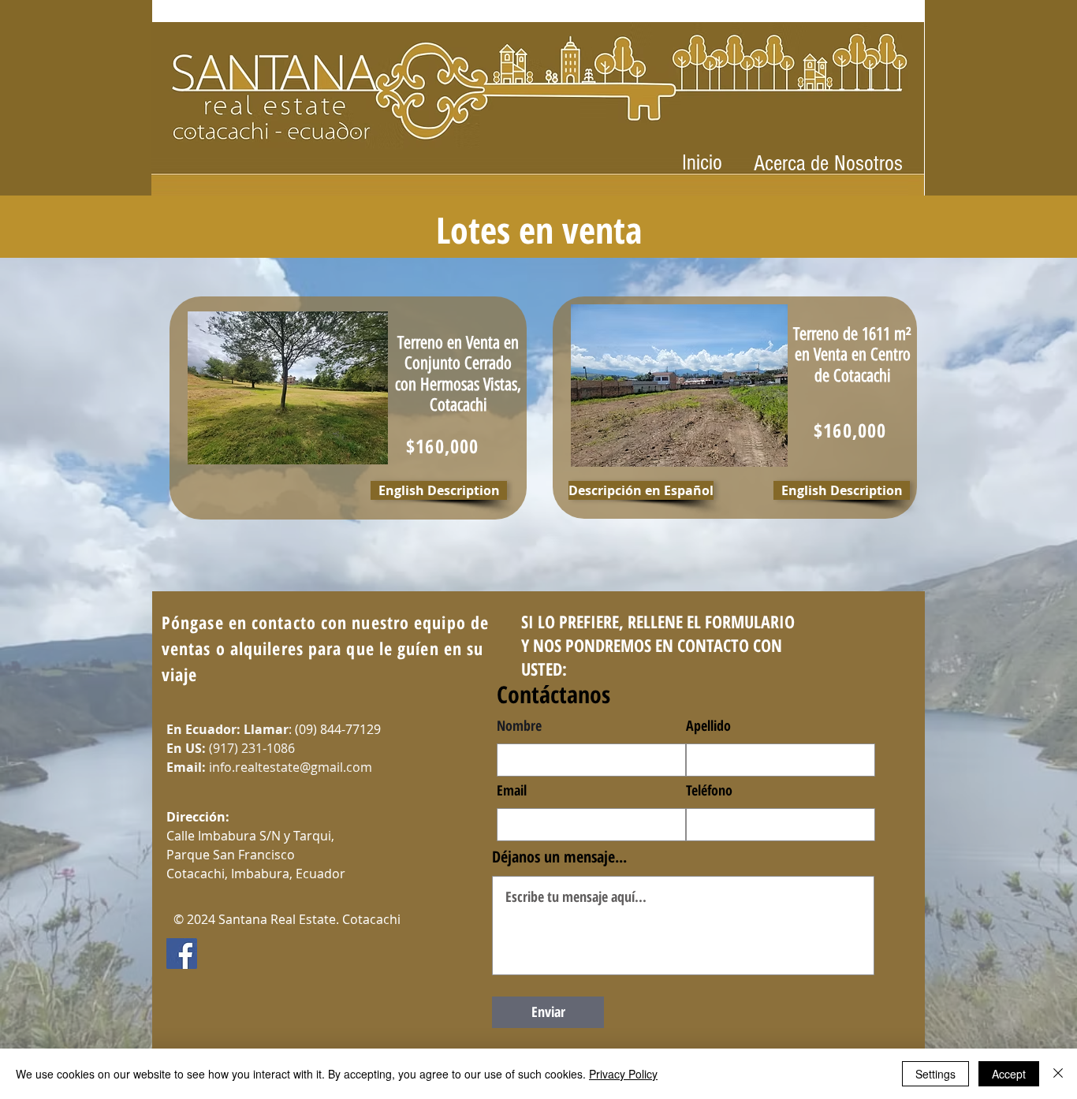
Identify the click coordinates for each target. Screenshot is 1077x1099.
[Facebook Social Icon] (181, 953)
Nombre (519, 725)
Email (512, 790)
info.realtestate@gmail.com (290, 767)
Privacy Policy (623, 1074)
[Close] (1058, 1073)
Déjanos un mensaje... (559, 857)
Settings (935, 1074)
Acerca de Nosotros (828, 163)
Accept (1009, 1074)
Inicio (702, 163)
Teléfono (709, 790)
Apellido (708, 725)
